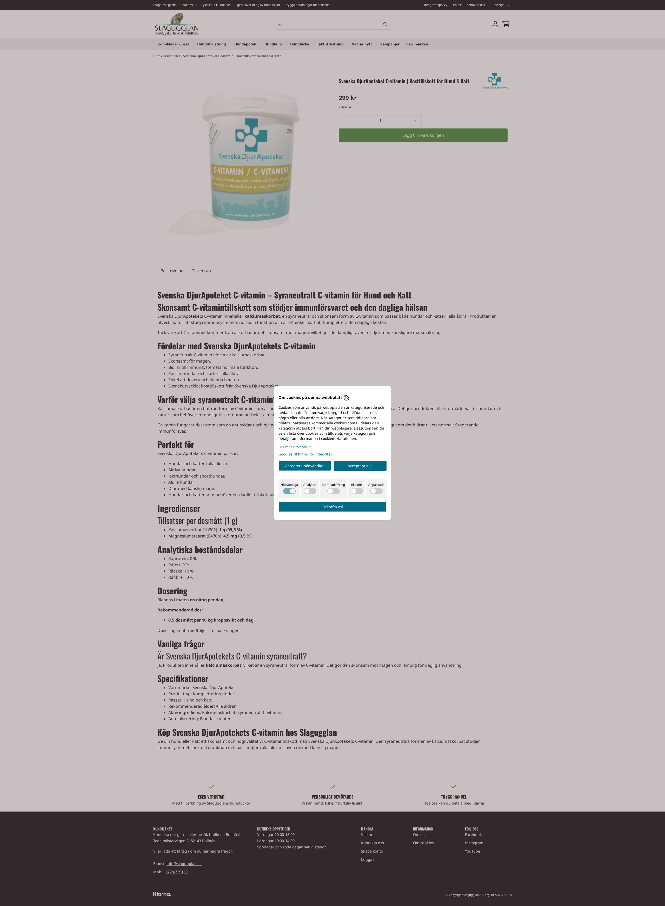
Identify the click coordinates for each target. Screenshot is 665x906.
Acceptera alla (360, 465)
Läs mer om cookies (295, 446)
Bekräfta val (332, 506)
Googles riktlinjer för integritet (305, 454)
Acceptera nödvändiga (304, 465)
